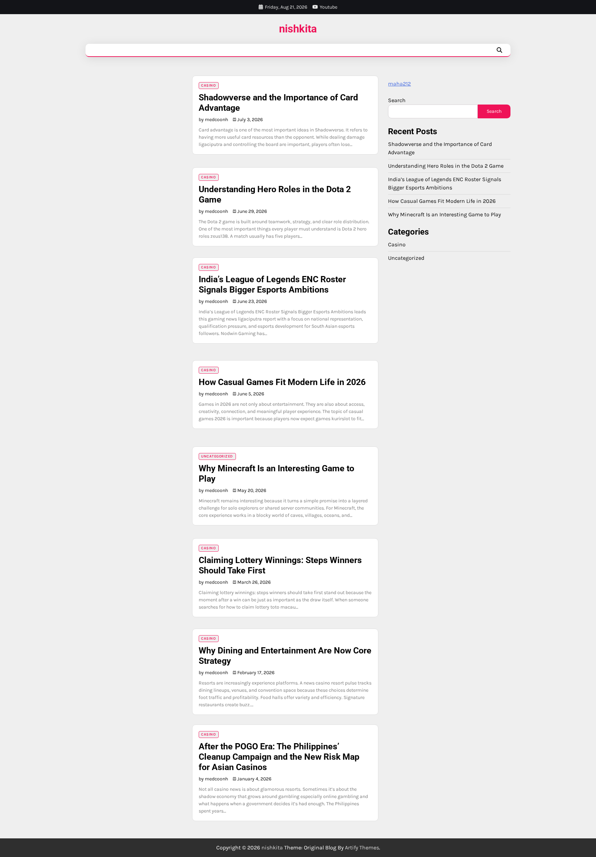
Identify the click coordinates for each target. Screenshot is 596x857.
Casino (208, 85)
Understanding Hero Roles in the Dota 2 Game (446, 165)
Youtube (328, 7)
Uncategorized (217, 456)
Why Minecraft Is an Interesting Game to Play (444, 214)
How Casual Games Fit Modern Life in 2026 (282, 382)
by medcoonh (213, 119)
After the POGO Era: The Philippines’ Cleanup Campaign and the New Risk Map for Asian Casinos (279, 756)
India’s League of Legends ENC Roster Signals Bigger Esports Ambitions (272, 284)
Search (397, 100)
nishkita (298, 28)
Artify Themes (362, 847)
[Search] (499, 50)
